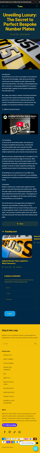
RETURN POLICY (8, 388)
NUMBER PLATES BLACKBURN (8, 402)
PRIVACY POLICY (8, 396)
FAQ (4, 374)
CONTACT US (7, 355)
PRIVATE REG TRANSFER (7, 368)
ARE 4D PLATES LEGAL (8, 383)
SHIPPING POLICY (9, 392)
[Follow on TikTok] (14, 432)
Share (21, 224)
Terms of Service (19, 282)
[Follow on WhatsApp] (19, 432)
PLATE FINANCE (8, 363)
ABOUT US (6, 378)
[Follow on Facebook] (4, 432)
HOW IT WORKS (8, 359)
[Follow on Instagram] (9, 432)
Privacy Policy (8, 282)
